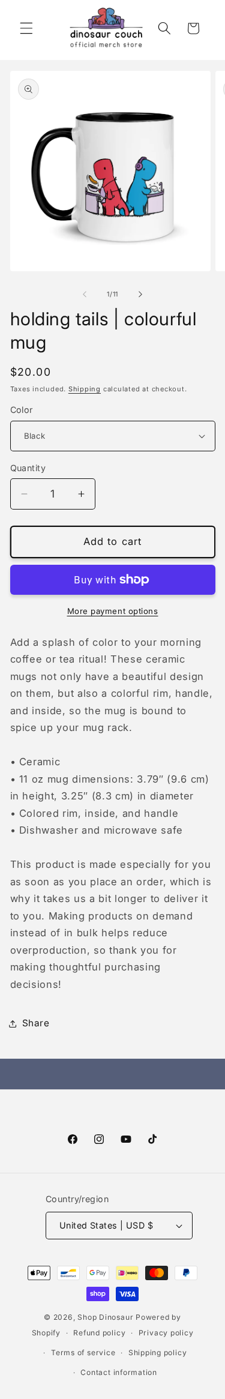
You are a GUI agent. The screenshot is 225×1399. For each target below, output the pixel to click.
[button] (26, 28)
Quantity (28, 468)
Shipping (84, 389)
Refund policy (99, 1332)
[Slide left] (84, 294)
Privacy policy (166, 1332)
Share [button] (36, 1023)
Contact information (118, 1372)
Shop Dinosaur (105, 1317)
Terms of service (83, 1352)
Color (21, 410)
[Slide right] (140, 294)
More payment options (112, 611)
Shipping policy (157, 1352)
